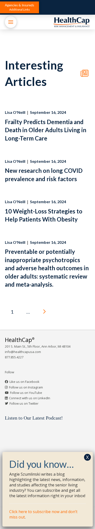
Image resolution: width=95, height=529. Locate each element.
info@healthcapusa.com (23, 352)
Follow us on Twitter (24, 403)
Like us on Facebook (24, 381)
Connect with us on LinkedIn (29, 398)
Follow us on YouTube (26, 392)
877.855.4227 (14, 357)
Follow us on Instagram (26, 387)
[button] (19, 7)
